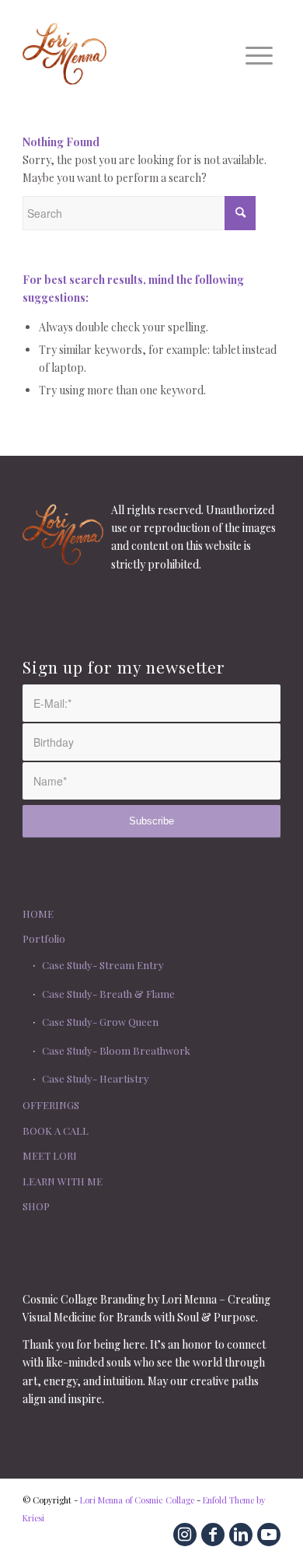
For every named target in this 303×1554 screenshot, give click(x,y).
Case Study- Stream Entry (103, 964)
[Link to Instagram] (185, 1534)
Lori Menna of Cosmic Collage (137, 1500)
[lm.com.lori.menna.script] (125, 54)
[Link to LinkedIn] (240, 1534)
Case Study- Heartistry (95, 1078)
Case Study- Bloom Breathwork (116, 1050)
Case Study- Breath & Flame (108, 993)
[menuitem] (259, 54)
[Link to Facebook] (213, 1534)
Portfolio (44, 938)
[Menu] (259, 54)
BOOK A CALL (56, 1130)
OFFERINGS (51, 1104)
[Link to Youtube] (268, 1534)
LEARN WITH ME (63, 1181)
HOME (38, 913)
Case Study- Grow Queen (100, 1021)
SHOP (36, 1206)
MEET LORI (50, 1155)
